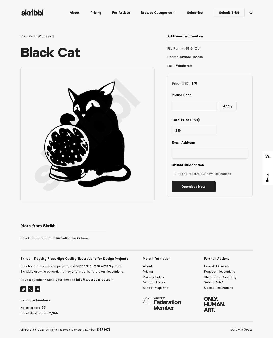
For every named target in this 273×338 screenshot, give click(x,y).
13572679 (104, 329)
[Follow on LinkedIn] (37, 289)
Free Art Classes (216, 266)
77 (44, 308)
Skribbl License (191, 57)
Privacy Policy (153, 277)
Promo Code (182, 95)
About (75, 13)
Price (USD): (181, 83)
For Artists (121, 13)
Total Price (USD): (186, 120)
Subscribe (195, 13)
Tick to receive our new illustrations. (204, 174)
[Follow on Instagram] (23, 289)
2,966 (53, 313)
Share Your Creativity (220, 277)
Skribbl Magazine (155, 288)
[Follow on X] (30, 289)
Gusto (248, 329)
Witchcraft (46, 36)
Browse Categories (156, 13)
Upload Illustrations (218, 288)
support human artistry (94, 266)
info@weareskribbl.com (95, 280)
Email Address (184, 143)
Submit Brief (229, 13)
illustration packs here (71, 238)
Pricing (96, 13)
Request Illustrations (219, 271)
